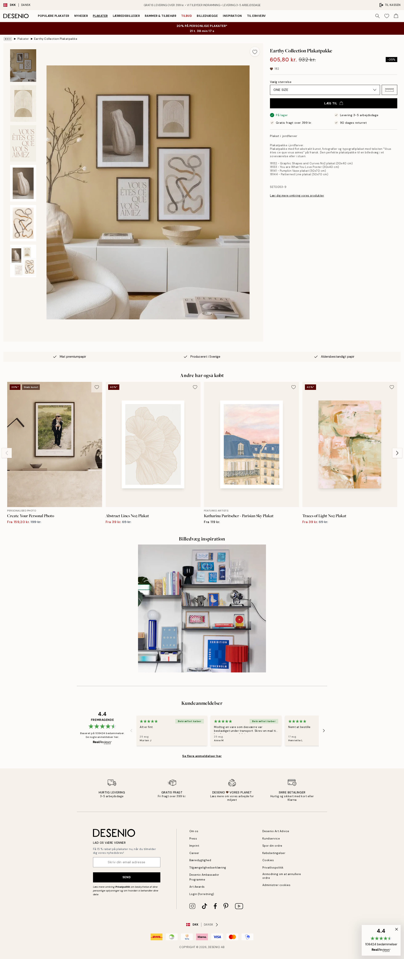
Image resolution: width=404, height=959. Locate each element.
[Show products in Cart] (396, 16)
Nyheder (81, 16)
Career (194, 853)
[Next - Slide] (397, 453)
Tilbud (186, 16)
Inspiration (232, 16)
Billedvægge (207, 16)
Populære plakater (53, 16)
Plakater (100, 16)
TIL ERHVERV (256, 16)
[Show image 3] (23, 143)
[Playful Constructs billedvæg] (202, 608)
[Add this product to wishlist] (255, 51)
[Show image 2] (23, 103)
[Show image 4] (23, 183)
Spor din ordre (272, 845)
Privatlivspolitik (273, 867)
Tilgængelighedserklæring (207, 867)
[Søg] (377, 16)
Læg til (330, 103)
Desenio (214, 947)
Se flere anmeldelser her (202, 756)
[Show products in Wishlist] (386, 16)
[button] (389, 90)
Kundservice (271, 838)
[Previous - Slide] (7, 453)
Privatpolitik (122, 887)
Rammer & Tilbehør (160, 16)
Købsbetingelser (274, 853)
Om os (193, 831)
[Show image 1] (23, 65)
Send (126, 877)
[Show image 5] (23, 223)
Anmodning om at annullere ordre (281, 875)
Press (193, 838)
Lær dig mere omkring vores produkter (297, 195)
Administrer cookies (276, 885)
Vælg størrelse (280, 82)
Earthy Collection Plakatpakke (55, 39)
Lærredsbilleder (126, 16)
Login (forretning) (201, 894)
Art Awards (197, 887)
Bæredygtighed (200, 860)
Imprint (194, 845)
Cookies (268, 860)
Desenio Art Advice (275, 831)
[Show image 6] (23, 261)
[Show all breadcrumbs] (7, 39)
